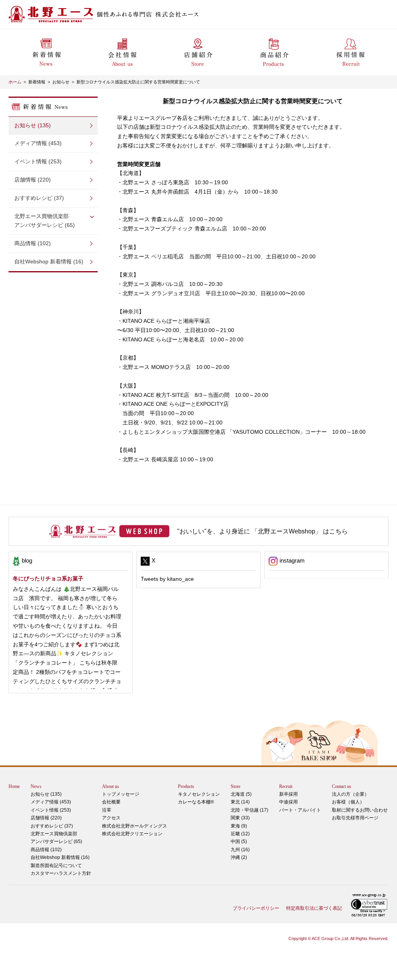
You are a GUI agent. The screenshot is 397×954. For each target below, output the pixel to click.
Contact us (341, 786)
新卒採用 (288, 794)
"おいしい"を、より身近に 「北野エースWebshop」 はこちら (262, 531)
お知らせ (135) (32, 125)
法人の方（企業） (350, 794)
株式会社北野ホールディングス (134, 826)
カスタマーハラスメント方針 (61, 873)
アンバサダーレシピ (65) (44, 221)
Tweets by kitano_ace (167, 579)
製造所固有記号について (56, 865)
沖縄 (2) (239, 857)
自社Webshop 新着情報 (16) (48, 261)
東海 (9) (239, 826)
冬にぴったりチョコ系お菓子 (48, 578)
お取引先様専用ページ (355, 818)
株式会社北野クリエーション (132, 833)
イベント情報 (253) (38, 161)
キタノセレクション (199, 794)
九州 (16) (240, 849)
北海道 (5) (241, 794)
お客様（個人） (348, 802)
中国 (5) (239, 841)
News (36, 786)
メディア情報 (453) (38, 143)
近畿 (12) (240, 833)
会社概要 (111, 802)
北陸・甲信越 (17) (249, 810)
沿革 (106, 810)
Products (186, 786)
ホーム (15, 82)
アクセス (111, 818)
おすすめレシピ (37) (39, 198)
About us (110, 786)
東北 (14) (240, 802)
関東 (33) (240, 818)
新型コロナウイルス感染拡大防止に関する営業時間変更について (138, 82)
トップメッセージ (120, 794)
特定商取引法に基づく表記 (314, 908)
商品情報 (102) (32, 243)
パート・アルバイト (300, 810)
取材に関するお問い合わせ (360, 810)
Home (14, 786)
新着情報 (36, 82)
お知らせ (60, 82)
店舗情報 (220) (32, 180)
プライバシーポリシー (256, 908)
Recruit (285, 786)
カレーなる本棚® (196, 802)
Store (235, 786)
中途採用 (288, 802)
